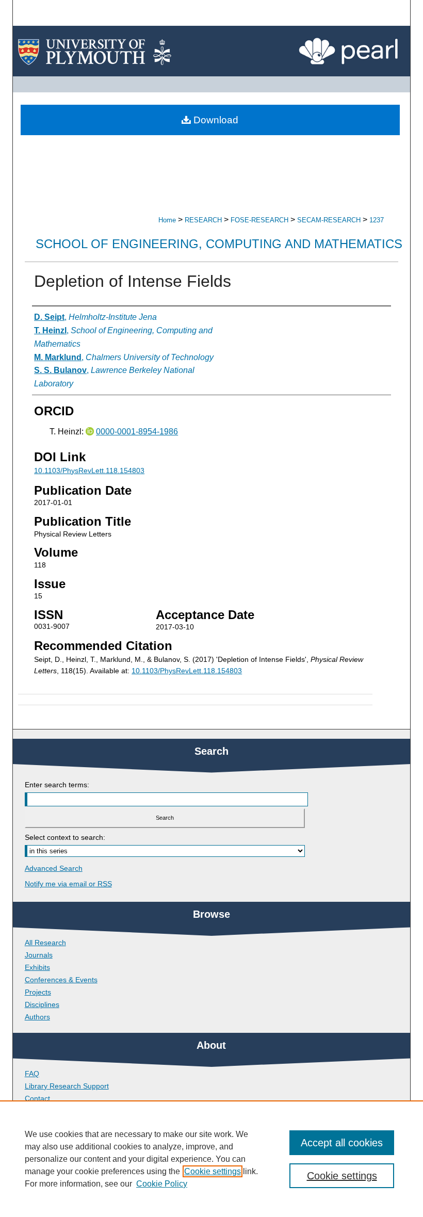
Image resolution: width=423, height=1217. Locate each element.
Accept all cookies (342, 1142)
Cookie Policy (161, 1183)
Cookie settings (212, 1171)
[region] (211, 1158)
